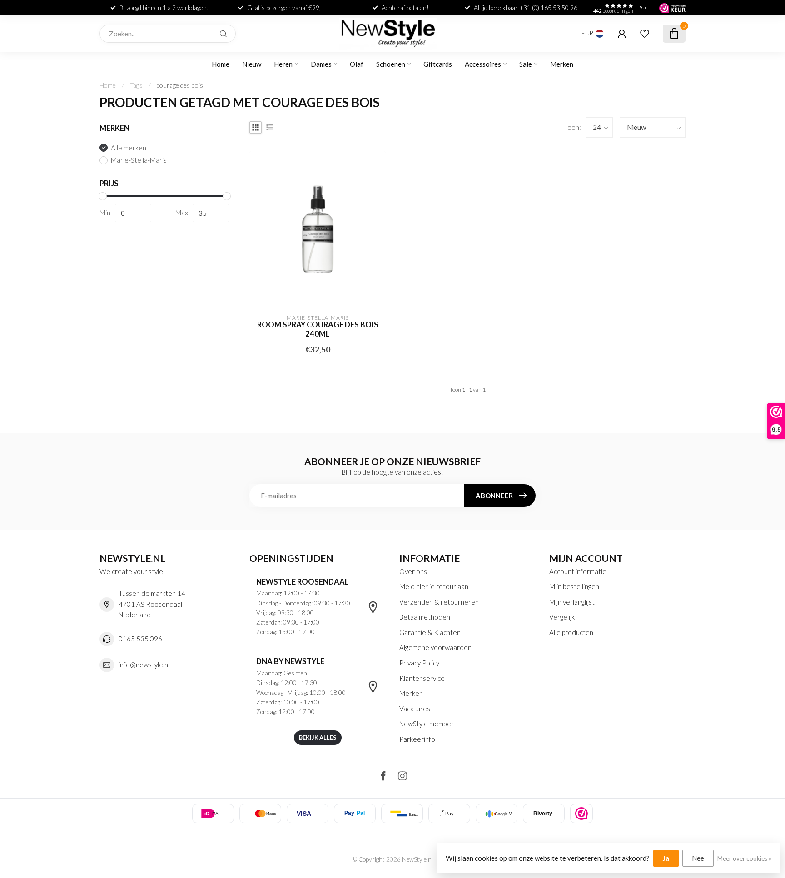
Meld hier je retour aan (433, 586)
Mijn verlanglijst (572, 602)
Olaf (356, 64)
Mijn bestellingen (574, 586)
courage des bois (180, 85)
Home (220, 64)
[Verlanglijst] (644, 34)
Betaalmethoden (424, 617)
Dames (321, 64)
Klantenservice (422, 678)
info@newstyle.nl (144, 664)
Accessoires (483, 64)
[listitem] (581, 813)
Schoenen (390, 64)
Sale (525, 64)
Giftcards (437, 64)
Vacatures (414, 708)
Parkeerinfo (417, 739)
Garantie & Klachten (430, 632)
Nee (698, 858)
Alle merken (128, 148)
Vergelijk (562, 617)
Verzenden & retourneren (439, 602)
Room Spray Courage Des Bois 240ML (317, 329)
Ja (666, 858)
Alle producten (571, 632)
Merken (561, 64)
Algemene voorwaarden (435, 647)
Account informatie (577, 571)
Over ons (413, 571)
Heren (283, 64)
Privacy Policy (419, 663)
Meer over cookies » (744, 858)
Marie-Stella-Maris (139, 160)
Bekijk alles (318, 737)
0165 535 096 (140, 639)
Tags (136, 85)
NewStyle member (426, 723)
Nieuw (251, 64)
